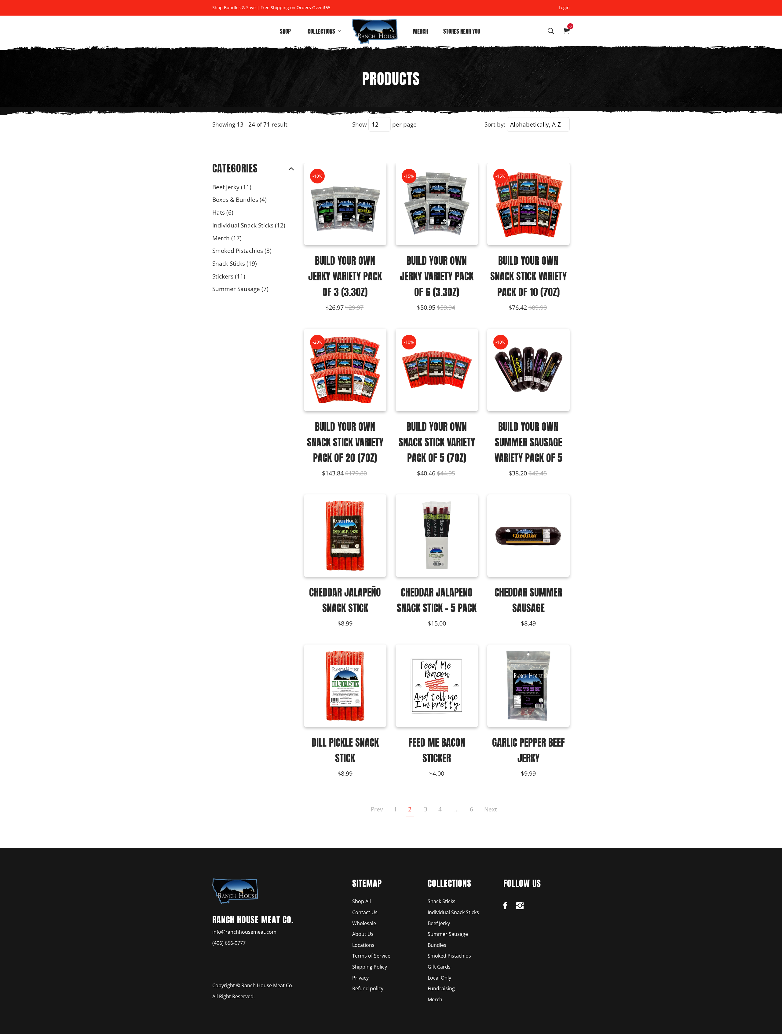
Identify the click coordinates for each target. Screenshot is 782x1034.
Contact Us (365, 912)
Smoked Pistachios (242, 250)
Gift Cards (439, 966)
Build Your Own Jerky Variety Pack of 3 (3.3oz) (345, 276)
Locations (363, 945)
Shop (285, 31)
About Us (363, 934)
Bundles (437, 945)
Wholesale (364, 923)
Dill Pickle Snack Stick (345, 750)
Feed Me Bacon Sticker (436, 750)
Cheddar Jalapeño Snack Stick (345, 600)
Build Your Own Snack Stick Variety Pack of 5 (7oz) (437, 442)
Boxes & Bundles (239, 199)
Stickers (228, 276)
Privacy (360, 977)
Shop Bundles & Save (234, 7)
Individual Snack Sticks (248, 225)
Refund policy (367, 988)
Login (564, 7)
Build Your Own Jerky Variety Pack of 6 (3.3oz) (436, 276)
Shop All (361, 901)
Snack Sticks (234, 263)
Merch (420, 31)
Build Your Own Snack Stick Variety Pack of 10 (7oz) (528, 276)
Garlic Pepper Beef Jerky (528, 750)
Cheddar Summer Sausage (528, 600)
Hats (222, 212)
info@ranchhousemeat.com (244, 932)
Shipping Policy (369, 966)
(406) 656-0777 (229, 943)
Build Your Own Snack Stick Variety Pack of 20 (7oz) (345, 442)
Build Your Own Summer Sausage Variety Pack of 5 (528, 442)
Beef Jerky (231, 187)
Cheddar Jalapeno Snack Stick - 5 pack (437, 600)
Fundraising (441, 988)
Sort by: (494, 124)
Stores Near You (461, 31)
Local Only (439, 977)
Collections (321, 31)
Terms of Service (371, 955)
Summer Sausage (240, 289)
